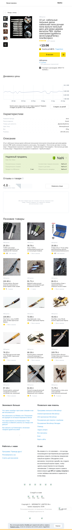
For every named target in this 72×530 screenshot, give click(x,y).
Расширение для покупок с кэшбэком (50, 420)
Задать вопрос (42, 430)
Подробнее (59, 49)
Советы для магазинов (10, 458)
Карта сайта (41, 439)
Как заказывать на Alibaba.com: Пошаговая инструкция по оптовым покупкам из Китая (17, 416)
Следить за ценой (59, 107)
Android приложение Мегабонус (48, 414)
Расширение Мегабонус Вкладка (48, 423)
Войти (60, 3)
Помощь (40, 426)
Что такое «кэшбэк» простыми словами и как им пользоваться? (17, 411)
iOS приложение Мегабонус (47, 417)
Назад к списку (12, 12)
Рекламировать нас (9, 455)
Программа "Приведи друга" (12, 451)
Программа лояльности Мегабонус (49, 410)
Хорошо (58, 526)
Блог (39, 436)
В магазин (49, 54)
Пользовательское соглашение (31, 509)
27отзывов (42, 62)
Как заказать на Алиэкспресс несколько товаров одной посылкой (16, 428)
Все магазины (42, 433)
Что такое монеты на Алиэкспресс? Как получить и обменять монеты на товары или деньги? (17, 422)
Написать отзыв (57, 186)
